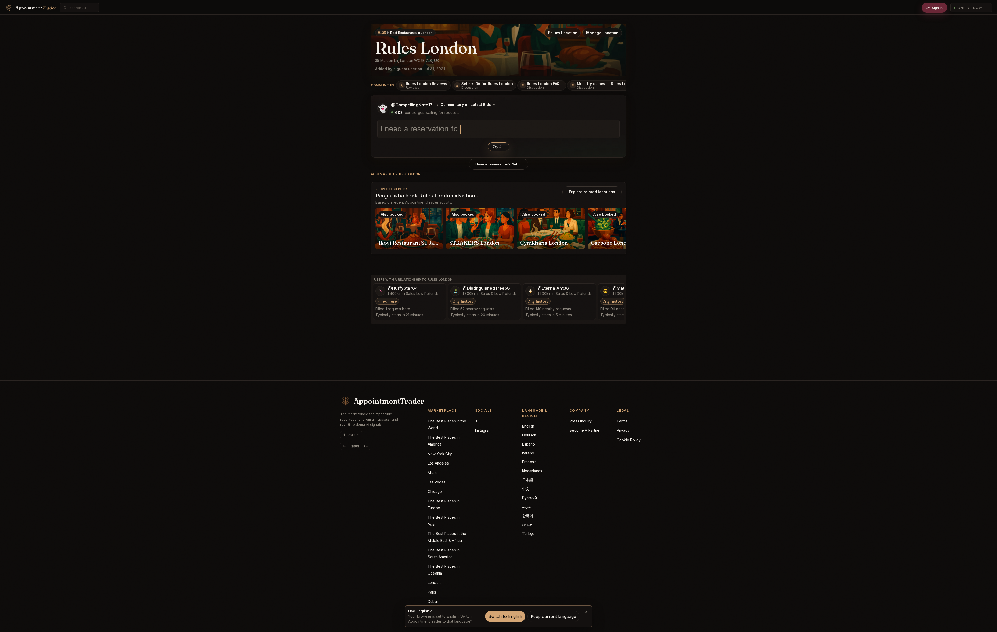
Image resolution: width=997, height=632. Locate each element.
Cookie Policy (629, 440)
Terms (622, 421)
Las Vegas (436, 482)
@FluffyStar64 (402, 288)
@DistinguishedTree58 (486, 288)
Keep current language (553, 616)
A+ (365, 446)
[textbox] (498, 129)
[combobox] (82, 8)
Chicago (435, 491)
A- (344, 446)
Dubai (433, 601)
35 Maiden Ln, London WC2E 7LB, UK (407, 60)
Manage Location (602, 32)
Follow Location (562, 32)
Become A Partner (585, 430)
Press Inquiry (581, 421)
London (434, 582)
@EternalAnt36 (553, 288)
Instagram (483, 430)
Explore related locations (592, 192)
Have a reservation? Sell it (498, 164)
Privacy (623, 430)
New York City (440, 454)
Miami (432, 472)
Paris (432, 592)
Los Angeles (438, 463)
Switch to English (505, 616)
